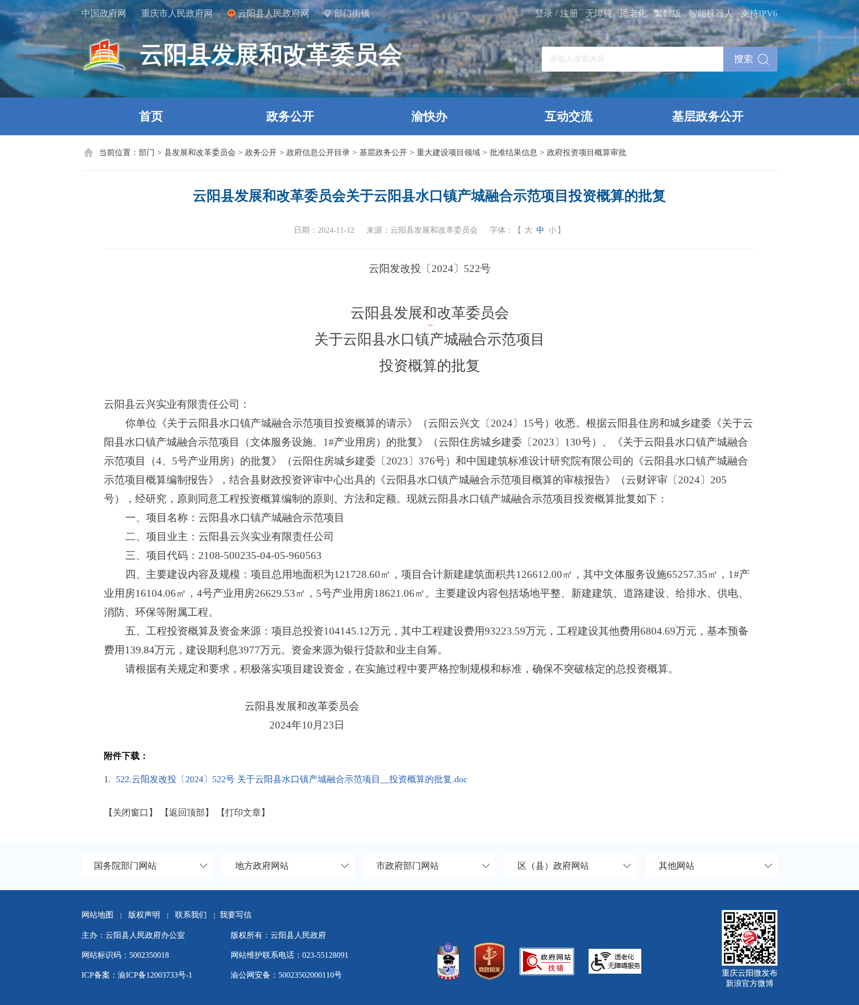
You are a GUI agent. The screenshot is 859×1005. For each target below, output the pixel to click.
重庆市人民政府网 (177, 13)
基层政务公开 (708, 116)
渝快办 (429, 116)
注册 (569, 13)
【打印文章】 (243, 813)
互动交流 (569, 116)
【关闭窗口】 (131, 813)
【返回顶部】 (187, 813)
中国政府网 (104, 13)
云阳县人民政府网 (273, 13)
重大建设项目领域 (448, 152)
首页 (151, 116)
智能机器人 (710, 13)
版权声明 (144, 915)
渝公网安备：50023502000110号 (286, 975)
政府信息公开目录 (318, 152)
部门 (147, 152)
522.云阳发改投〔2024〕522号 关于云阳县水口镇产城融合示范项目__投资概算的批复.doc (291, 779)
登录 (544, 13)
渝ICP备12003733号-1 (155, 975)
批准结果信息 (513, 152)
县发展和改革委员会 (200, 152)
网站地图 (97, 915)
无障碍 (599, 13)
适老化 (633, 13)
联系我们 (195, 915)
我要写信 (236, 915)
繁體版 (667, 13)
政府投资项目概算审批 (586, 152)
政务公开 (290, 116)
